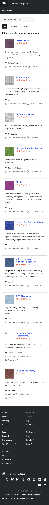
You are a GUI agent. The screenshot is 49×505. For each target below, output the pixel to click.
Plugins (28, 420)
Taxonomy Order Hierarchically (24, 334)
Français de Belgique (16, 474)
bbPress (7, 459)
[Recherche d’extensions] (33, 19)
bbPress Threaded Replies (29, 148)
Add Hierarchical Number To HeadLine (26, 260)
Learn (4, 432)
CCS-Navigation (23, 296)
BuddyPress (8, 463)
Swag (29, 444)
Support (5, 436)
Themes (29, 416)
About (4, 412)
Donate (30, 440)
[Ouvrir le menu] (45, 3)
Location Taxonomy (25, 371)
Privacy (5, 424)
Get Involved (31, 432)
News (4, 416)
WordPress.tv (9, 444)
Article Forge (22, 77)
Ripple (19, 182)
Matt (5, 455)
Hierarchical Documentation (29, 222)
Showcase (30, 412)
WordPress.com (10, 451)
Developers (7, 440)
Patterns (29, 424)
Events (28, 436)
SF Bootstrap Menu (25, 114)
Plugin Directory (8, 10)
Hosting (5, 420)
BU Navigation (23, 40)
